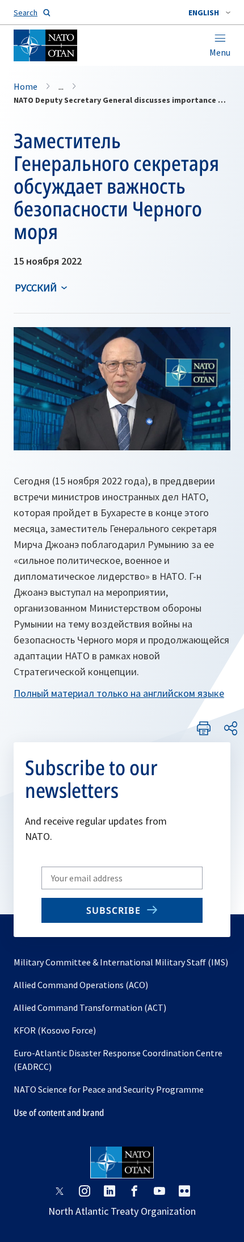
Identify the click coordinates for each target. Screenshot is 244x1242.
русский (36, 287)
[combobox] (209, 12)
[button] (209, 12)
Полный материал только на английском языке (119, 693)
